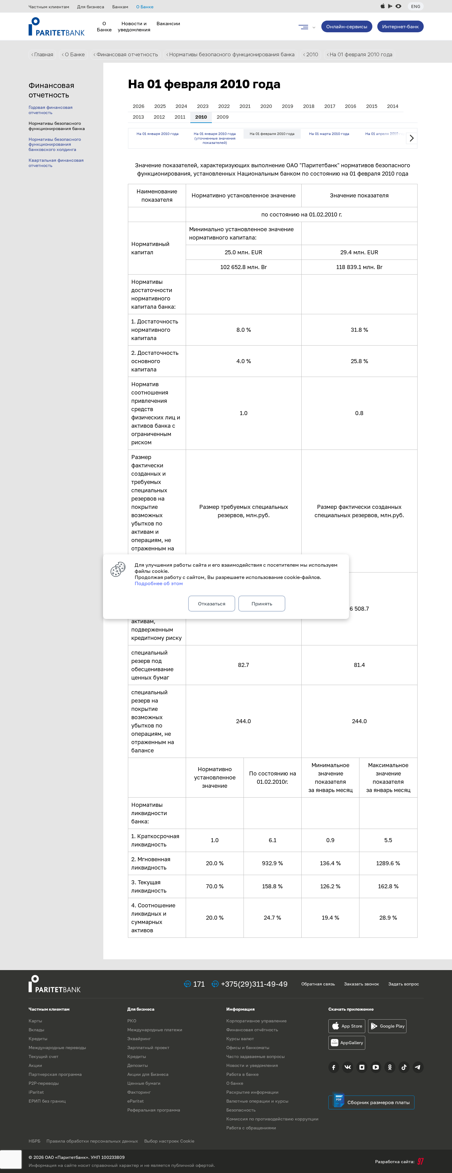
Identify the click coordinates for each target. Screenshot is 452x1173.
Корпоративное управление (256, 1020)
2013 (138, 117)
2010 (312, 54)
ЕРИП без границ (47, 1101)
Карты (35, 1020)
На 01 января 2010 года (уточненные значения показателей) (215, 138)
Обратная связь (318, 983)
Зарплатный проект (148, 1047)
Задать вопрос (403, 983)
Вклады (36, 1029)
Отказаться (211, 603)
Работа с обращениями (251, 1127)
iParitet (36, 1092)
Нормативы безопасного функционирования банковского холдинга (55, 144)
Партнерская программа (55, 1074)
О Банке (144, 6)
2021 (245, 106)
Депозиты (137, 1065)
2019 (287, 106)
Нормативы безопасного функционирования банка (232, 54)
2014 (392, 106)
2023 (202, 106)
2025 (160, 106)
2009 (223, 117)
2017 (329, 106)
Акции (35, 1065)
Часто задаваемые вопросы (255, 1056)
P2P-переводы (44, 1083)
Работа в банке (242, 1074)
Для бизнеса (90, 6)
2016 (350, 106)
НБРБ (34, 1140)
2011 (180, 117)
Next (412, 138)
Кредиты (38, 1038)
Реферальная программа (153, 1109)
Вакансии (168, 23)
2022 (224, 106)
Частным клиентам (49, 6)
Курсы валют (240, 1038)
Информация (240, 1009)
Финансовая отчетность (127, 54)
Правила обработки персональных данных (92, 1140)
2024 (181, 106)
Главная (43, 54)
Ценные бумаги (144, 1083)
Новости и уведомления (134, 26)
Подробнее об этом (159, 583)
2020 (266, 106)
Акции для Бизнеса (148, 1074)
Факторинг (139, 1092)
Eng (415, 6)
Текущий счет (43, 1056)
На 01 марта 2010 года (329, 133)
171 (199, 983)
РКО (131, 1020)
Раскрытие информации (252, 1092)
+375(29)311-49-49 (254, 983)
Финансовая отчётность (252, 1029)
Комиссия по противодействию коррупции (272, 1118)
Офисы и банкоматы (247, 1047)
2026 (139, 106)
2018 (309, 106)
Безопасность (241, 1109)
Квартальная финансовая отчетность (56, 162)
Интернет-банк (400, 26)
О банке (234, 1083)
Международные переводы (57, 1047)
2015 (371, 106)
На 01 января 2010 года (158, 133)
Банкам (120, 6)
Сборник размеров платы (378, 1102)
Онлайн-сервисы (346, 26)
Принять (262, 603)
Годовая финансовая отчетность (51, 110)
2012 (159, 117)
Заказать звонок (361, 983)
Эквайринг (139, 1038)
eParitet (135, 1101)
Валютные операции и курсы (257, 1101)
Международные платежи (154, 1029)
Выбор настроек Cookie (169, 1140)
